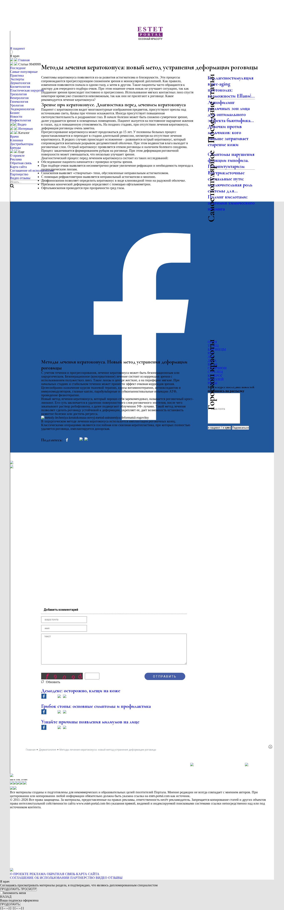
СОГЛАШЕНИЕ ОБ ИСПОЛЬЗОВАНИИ (39, 877)
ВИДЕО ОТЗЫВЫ (109, 877)
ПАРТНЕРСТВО (82, 877)
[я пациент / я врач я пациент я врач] (220, 427)
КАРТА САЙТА (87, 874)
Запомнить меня (14, 893)
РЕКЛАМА (38, 874)
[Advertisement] (157, 47)
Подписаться (240, 427)
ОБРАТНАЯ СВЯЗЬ (61, 874)
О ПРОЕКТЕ (19, 874)
